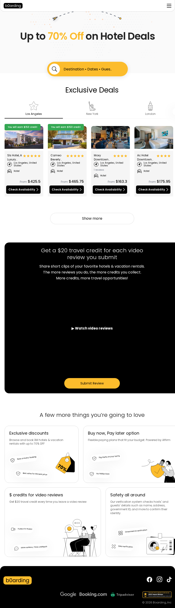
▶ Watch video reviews (92, 328)
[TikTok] (169, 580)
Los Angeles (34, 114)
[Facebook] (149, 580)
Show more (92, 218)
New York (92, 114)
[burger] (169, 6)
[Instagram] (159, 580)
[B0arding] (30, 5)
